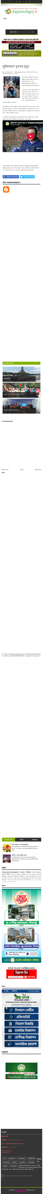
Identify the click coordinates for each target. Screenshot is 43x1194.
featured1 (33, 876)
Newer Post (5, 469)
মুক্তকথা (9, 876)
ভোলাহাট (33, 879)
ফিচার (3, 878)
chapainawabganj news (8, 73)
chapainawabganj (33, 72)
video (21, 876)
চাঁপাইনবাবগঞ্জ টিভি (27, 879)
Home (22, 469)
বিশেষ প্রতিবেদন (36, 872)
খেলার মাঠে (33, 874)
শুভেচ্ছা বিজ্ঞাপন (38, 879)
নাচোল (21, 879)
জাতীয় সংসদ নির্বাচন (8, 878)
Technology (4, 881)
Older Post (38, 469)
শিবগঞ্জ (18, 876)
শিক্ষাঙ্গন (19, 874)
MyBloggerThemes (21, 1191)
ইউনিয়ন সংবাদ (34, 878)
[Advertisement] (23, 22)
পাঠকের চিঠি (14, 881)
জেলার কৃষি (14, 876)
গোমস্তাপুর (39, 876)
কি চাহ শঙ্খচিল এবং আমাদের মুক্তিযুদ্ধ (20, 844)
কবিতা (8, 881)
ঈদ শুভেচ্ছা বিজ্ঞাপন (27, 876)
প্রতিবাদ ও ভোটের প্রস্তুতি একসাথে (19, 855)
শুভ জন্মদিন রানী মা (16, 878)
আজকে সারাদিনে (6, 874)
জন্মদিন (11, 881)
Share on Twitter (29, 176)
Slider (16, 73)
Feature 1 (4, 876)
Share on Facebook (12, 176)
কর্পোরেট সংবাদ (11, 879)
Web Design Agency (20, 1190)
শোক (30, 874)
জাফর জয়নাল (17, 879)
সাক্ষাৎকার (39, 874)
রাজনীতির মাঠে (25, 874)
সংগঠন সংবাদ (14, 874)
